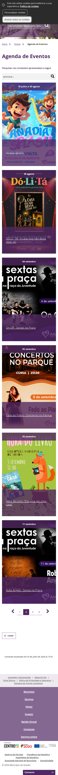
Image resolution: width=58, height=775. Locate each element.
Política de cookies (29, 6)
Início (4, 44)
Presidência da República (38, 754)
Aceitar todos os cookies (17, 19)
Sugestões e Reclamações (19, 677)
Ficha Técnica (9, 680)
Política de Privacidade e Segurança (35, 680)
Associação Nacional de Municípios (20, 760)
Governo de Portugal (14, 754)
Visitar (17, 44)
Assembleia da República (27, 757)
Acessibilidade (46, 760)
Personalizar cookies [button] (15, 12)
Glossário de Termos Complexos (28, 683)
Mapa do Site (41, 677)
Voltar (11, 635)
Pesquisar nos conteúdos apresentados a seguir (26, 68)
